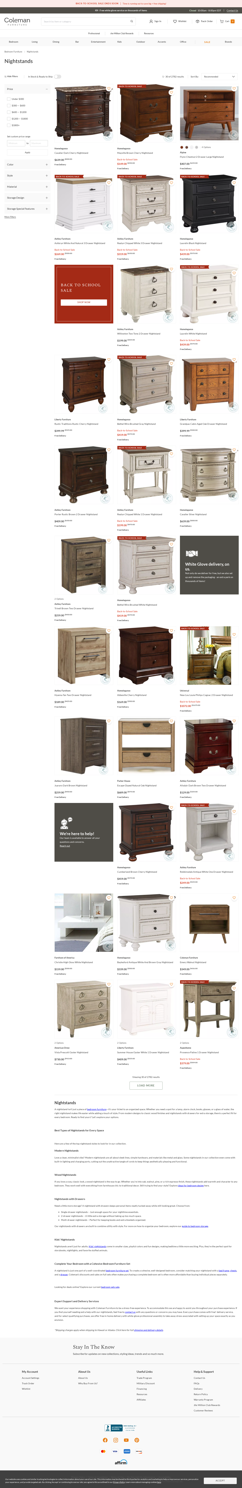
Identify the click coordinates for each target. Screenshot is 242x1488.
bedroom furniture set (117, 1270)
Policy (201, 1394)
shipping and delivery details (148, 1330)
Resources (149, 34)
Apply (27, 152)
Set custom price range (18, 136)
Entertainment (98, 42)
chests (233, 1270)
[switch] (57, 77)
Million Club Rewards (122, 34)
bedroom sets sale (110, 1287)
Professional (94, 34)
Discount (146, 1383)
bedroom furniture (96, 1109)
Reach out (65, 845)
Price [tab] (10, 88)
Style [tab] (10, 175)
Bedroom (13, 42)
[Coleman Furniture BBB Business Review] (121, 1430)
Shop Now (84, 302)
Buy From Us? (88, 1383)
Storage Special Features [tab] (21, 208)
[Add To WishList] (109, 88)
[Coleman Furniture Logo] (17, 24)
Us (83, 1378)
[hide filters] (12, 76)
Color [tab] (10, 164)
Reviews (203, 1410)
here (159, 1482)
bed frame (224, 1270)
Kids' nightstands (97, 1246)
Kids (119, 42)
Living (35, 42)
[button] (155, 21)
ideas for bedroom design (191, 1185)
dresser (64, 1274)
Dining (56, 42)
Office (183, 42)
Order (28, 1383)
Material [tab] (12, 186)
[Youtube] (126, 1441)
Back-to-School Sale (127, 159)
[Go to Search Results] (131, 21)
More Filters (10, 217)
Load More (146, 1085)
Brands (228, 42)
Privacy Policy (119, 1482)
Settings (30, 1378)
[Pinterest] (137, 1441)
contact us (130, 1312)
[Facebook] (105, 1441)
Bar (77, 42)
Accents (162, 42)
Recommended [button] (211, 76)
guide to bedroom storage (195, 1226)
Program (144, 1378)
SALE (207, 42)
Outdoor (140, 42)
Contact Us (232, 10)
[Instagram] (115, 1441)
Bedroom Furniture (13, 51)
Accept (220, 1481)
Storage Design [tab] (15, 197)
